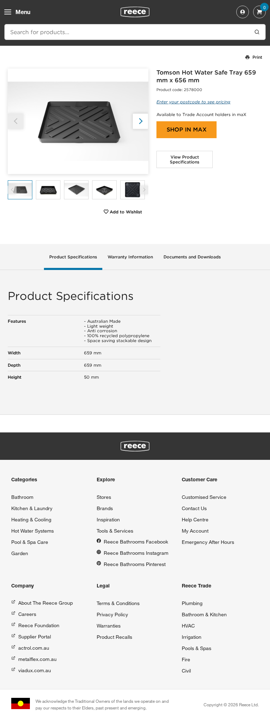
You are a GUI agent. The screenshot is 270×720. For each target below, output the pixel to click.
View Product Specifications (184, 159)
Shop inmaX (187, 129)
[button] (140, 121)
